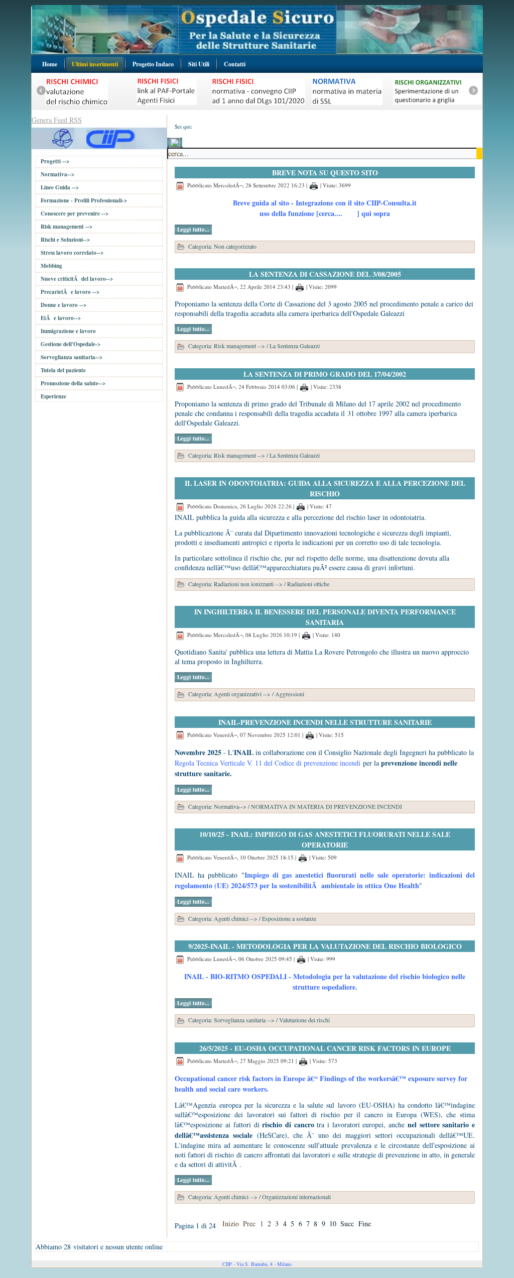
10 (332, 1223)
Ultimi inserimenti (95, 64)
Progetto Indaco (153, 64)
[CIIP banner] (99, 137)
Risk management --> (66, 227)
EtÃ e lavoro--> (61, 318)
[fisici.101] (226, 107)
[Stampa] (314, 185)
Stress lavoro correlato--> (72, 253)
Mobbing (51, 266)
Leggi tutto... (193, 230)
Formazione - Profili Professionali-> (84, 200)
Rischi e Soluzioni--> (65, 240)
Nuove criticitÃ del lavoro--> (77, 279)
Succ (347, 1223)
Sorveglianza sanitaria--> (71, 357)
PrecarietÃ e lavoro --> (70, 292)
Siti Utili (198, 64)
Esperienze (53, 396)
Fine (364, 1223)
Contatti (234, 64)
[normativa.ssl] (315, 107)
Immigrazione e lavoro (68, 331)
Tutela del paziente (63, 370)
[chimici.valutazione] (45, 107)
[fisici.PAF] (135, 107)
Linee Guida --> (60, 187)
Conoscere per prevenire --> (74, 213)
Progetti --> (55, 161)
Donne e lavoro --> (63, 305)
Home (49, 64)
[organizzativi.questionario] (405, 107)
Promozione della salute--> (73, 383)
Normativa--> (57, 174)
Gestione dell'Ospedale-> (70, 344)
